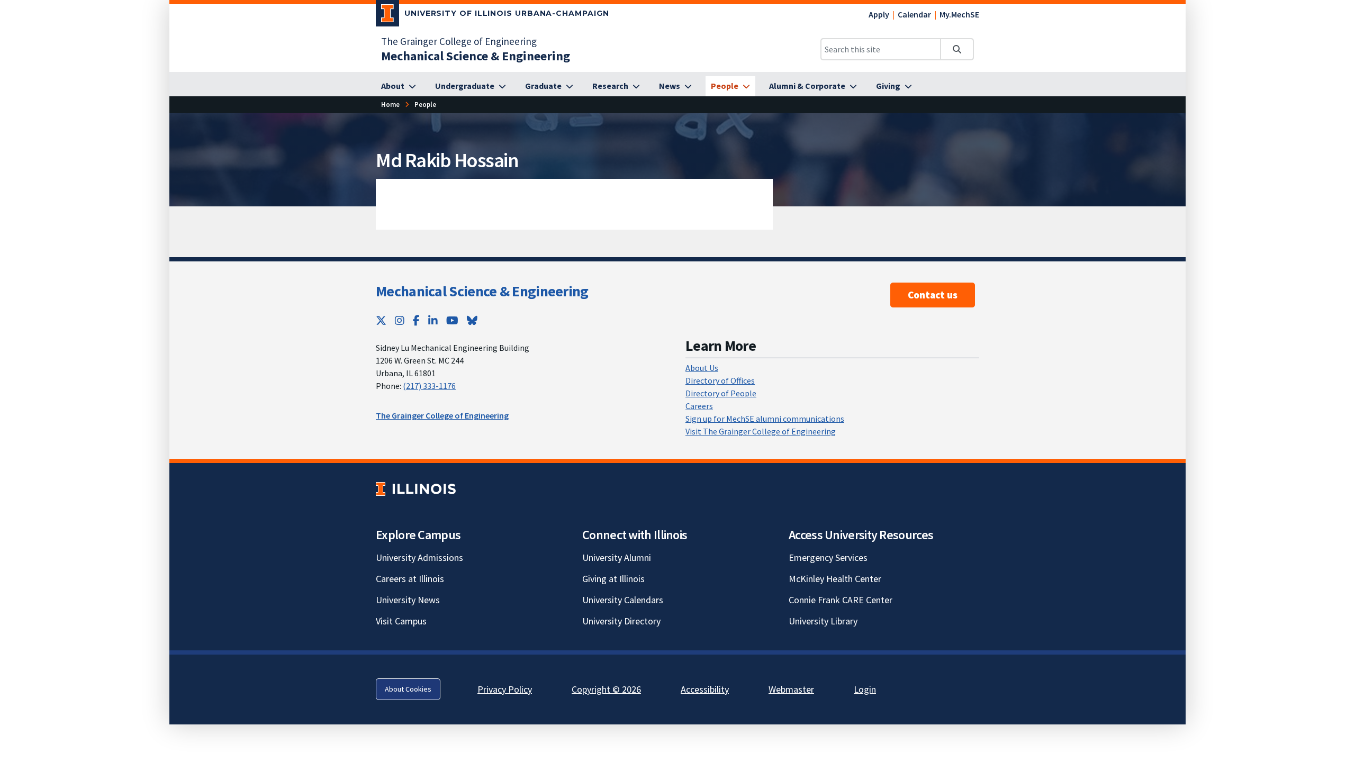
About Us (701, 367)
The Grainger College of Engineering (459, 41)
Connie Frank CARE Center (840, 600)
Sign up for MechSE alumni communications (764, 418)
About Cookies (408, 689)
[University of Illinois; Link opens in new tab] (416, 489)
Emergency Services (828, 557)
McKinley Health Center (835, 579)
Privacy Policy (504, 689)
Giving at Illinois (613, 579)
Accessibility (705, 689)
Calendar (914, 14)
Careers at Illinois (410, 579)
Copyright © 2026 (606, 689)
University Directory (621, 621)
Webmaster (791, 689)
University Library (823, 621)
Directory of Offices (720, 380)
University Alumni (616, 557)
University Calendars (622, 600)
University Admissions (419, 557)
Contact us (932, 294)
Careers (699, 406)
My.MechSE (959, 14)
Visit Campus (401, 621)
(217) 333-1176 (429, 385)
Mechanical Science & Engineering (482, 291)
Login (865, 689)
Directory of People (720, 393)
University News (408, 600)
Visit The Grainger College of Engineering (760, 431)
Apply (879, 14)
